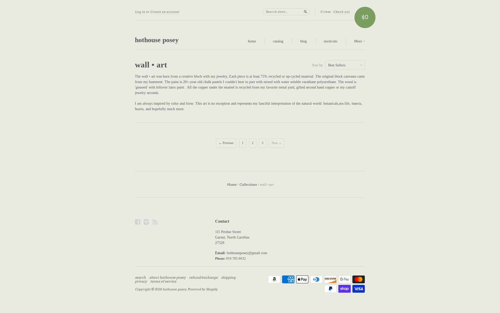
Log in (140, 12)
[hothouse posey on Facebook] (138, 222)
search (140, 277)
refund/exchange (203, 277)
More (358, 41)
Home (231, 184)
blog (303, 41)
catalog (278, 41)
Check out (341, 12)
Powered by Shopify (202, 289)
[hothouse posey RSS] (155, 222)
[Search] (305, 11)
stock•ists (330, 41)
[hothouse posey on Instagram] (146, 222)
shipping (228, 277)
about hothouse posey (167, 277)
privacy (141, 281)
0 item (325, 12)
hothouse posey (157, 40)
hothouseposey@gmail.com (247, 253)
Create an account (164, 12)
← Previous (226, 143)
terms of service (163, 281)
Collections (248, 184)
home (252, 41)
